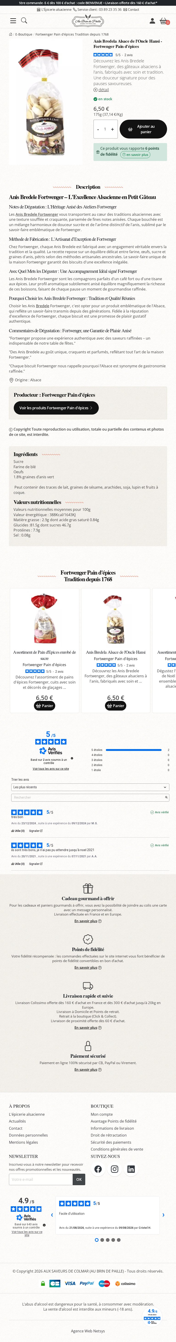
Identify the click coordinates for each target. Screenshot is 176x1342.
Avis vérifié (162, 812)
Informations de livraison (112, 1128)
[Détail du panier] (163, 20)
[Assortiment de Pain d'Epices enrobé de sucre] (44, 619)
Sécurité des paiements (111, 1142)
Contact (133, 9)
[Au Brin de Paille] (10, 34)
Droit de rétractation (109, 1135)
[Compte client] (152, 21)
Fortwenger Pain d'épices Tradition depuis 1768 (72, 34)
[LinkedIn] (131, 1169)
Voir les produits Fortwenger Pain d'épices (53, 407)
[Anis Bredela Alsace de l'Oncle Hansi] (115, 619)
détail (104, 89)
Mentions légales (23, 1142)
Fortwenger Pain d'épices (68, 394)
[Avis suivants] (163, 1215)
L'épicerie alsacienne (27, 1114)
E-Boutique (23, 34)
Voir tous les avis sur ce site (51, 768)
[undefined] (72, 758)
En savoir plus (85, 921)
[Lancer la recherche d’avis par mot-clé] (166, 797)
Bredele (42, 305)
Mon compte (102, 1114)
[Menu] (13, 21)
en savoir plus (137, 154)
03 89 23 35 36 (99, 9)
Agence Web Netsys (88, 1331)
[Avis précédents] (52, 1215)
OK (79, 1179)
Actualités (17, 1121)
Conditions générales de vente (117, 1149)
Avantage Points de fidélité (114, 1121)
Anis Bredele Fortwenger (37, 214)
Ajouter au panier (145, 129)
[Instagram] (114, 1169)
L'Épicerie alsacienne (56, 9)
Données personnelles (28, 1135)
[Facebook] (98, 1169)
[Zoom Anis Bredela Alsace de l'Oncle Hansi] (45, 107)
